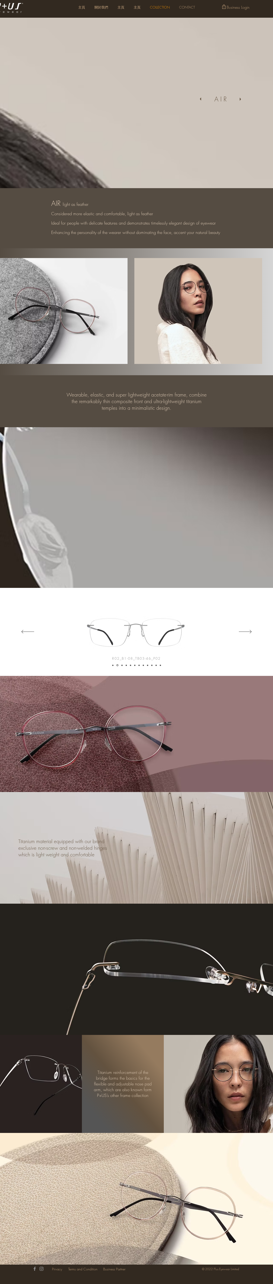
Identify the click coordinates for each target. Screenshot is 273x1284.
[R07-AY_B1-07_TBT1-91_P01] (139, 665)
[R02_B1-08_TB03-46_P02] (117, 665)
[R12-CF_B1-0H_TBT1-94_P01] (160, 665)
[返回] (27, 632)
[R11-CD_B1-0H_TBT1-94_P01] (156, 665)
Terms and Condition (82, 1269)
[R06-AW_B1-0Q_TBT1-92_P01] (134, 665)
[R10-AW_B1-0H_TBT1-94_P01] (151, 665)
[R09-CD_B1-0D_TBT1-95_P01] (147, 665)
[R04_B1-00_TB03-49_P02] (126, 665)
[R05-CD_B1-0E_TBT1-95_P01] (130, 665)
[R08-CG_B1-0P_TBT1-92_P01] (143, 665)
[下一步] (245, 632)
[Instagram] (41, 1268)
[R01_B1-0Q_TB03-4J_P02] (112, 665)
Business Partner (114, 1269)
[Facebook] (34, 1268)
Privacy (57, 1269)
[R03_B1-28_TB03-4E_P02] (122, 665)
